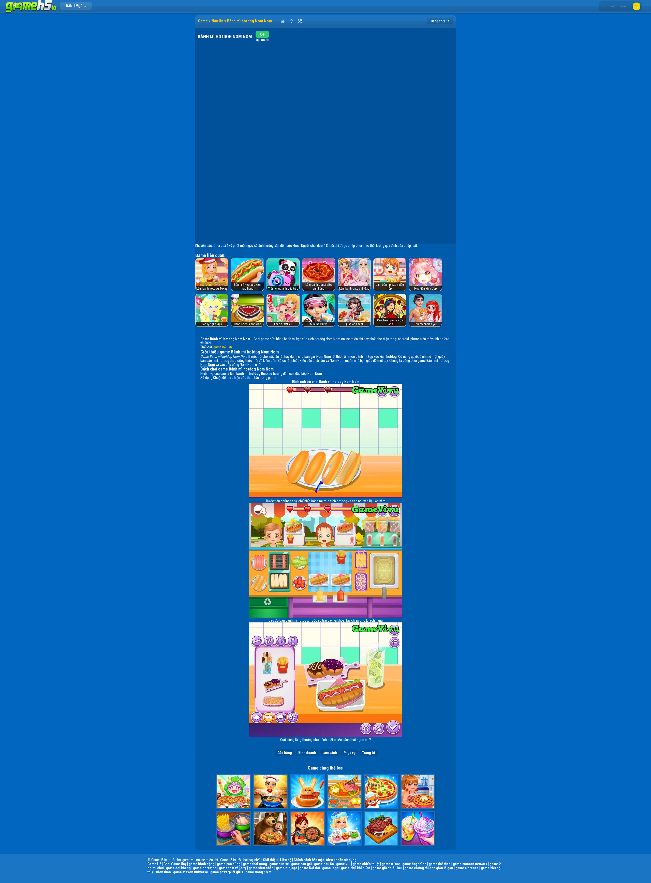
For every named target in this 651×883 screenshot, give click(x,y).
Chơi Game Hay (175, 864)
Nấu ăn (217, 21)
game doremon (205, 868)
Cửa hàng (284, 753)
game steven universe (190, 872)
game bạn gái (301, 864)
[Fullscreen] (300, 21)
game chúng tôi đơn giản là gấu (429, 868)
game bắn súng (229, 864)
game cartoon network (470, 864)
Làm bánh (329, 753)
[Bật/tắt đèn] (291, 21)
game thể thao (440, 864)
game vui (343, 864)
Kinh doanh (307, 753)
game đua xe (279, 864)
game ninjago (286, 868)
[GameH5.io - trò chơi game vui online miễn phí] (31, 11)
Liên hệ (285, 860)
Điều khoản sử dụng (341, 860)
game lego (330, 868)
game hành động (202, 864)
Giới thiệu (270, 860)
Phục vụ (350, 753)
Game (203, 21)
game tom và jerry (232, 868)
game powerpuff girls (226, 872)
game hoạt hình (414, 864)
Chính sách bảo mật (309, 860)
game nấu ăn (222, 347)
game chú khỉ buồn (355, 868)
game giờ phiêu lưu (387, 868)
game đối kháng (178, 868)
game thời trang (255, 864)
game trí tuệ (391, 864)
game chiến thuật (366, 864)
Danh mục (74, 6)
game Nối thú (310, 868)
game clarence (467, 868)
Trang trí (368, 753)
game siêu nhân (261, 868)
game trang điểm (258, 872)
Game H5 (154, 864)
